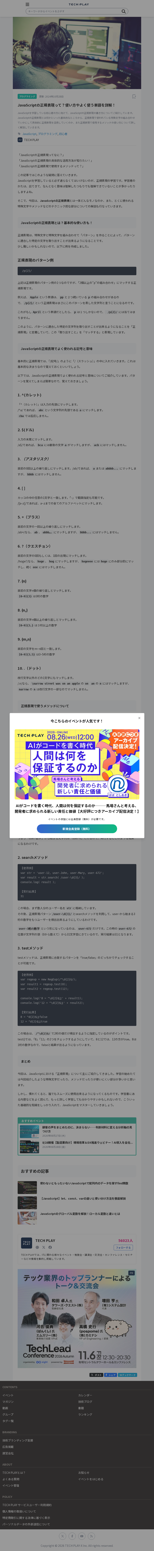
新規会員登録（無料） (77, 829)
